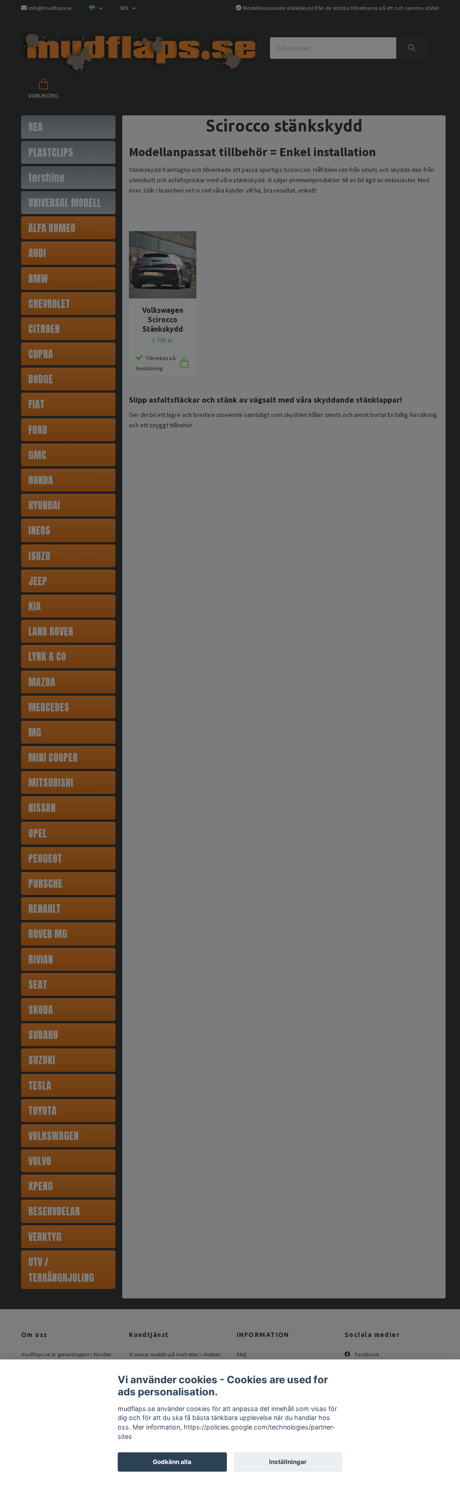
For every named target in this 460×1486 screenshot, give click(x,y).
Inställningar (288, 1461)
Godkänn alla (172, 1461)
